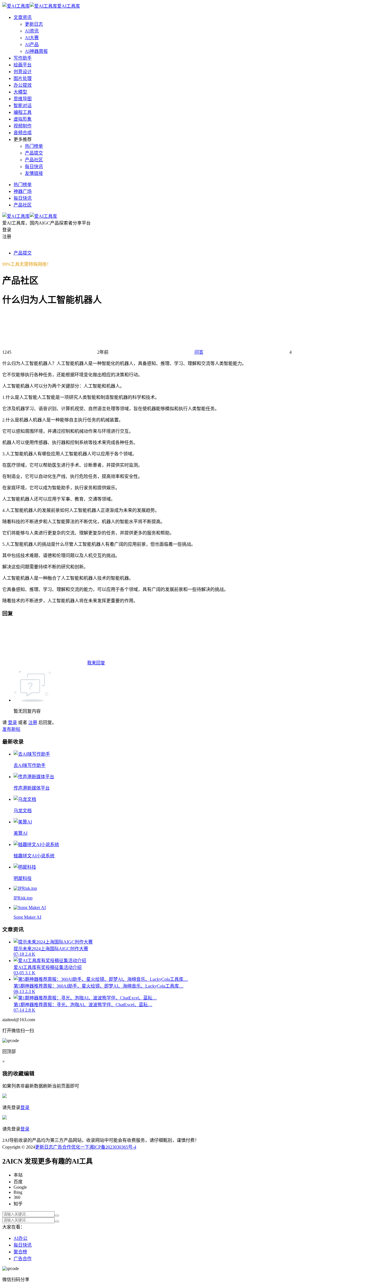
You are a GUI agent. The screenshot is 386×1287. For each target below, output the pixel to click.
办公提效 (23, 85)
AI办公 (20, 1238)
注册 (32, 722)
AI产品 (32, 44)
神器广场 (23, 191)
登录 (12, 722)
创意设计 (23, 71)
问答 (198, 352)
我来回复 (96, 662)
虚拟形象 (23, 119)
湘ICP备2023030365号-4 (112, 1147)
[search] (57, 1215)
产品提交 (34, 153)
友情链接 (34, 173)
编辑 (29, 1074)
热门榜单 (34, 146)
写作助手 (23, 58)
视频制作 (23, 125)
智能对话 (23, 105)
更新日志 (34, 24)
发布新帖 (11, 729)
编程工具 (23, 112)
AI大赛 (32, 37)
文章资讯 (23, 17)
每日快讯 (34, 166)
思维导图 (23, 98)
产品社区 (34, 159)
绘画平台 (23, 64)
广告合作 (62, 1147)
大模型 (20, 92)
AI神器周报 (36, 51)
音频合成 (23, 132)
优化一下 (80, 1147)
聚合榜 (20, 1251)
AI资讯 (32, 31)
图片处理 (23, 78)
